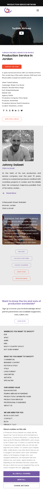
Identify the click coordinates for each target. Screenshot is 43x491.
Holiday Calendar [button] (21, 265)
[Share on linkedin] (15, 110)
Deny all (21, 480)
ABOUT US (8, 405)
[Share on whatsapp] (18, 110)
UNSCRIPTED (9, 374)
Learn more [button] (21, 321)
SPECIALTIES (9, 380)
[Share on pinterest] (12, 110)
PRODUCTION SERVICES (13, 399)
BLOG (6, 421)
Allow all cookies (21, 473)
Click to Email (8, 168)
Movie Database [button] (21, 278)
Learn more (25, 467)
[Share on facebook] (3, 110)
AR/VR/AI (7, 377)
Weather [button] (21, 252)
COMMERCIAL (9, 359)
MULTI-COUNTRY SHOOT (14, 346)
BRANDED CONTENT (12, 362)
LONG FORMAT (10, 371)
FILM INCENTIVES (10, 390)
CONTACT (8, 418)
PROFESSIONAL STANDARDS (15, 402)
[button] (37, 10)
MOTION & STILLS (11, 365)
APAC (6, 337)
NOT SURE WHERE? (11, 349)
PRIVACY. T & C (10, 424)
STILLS (6, 368)
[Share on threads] (9, 110)
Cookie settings (21, 486)
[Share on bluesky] (21, 110)
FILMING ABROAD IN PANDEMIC (16, 393)
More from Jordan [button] (12, 119)
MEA (5, 343)
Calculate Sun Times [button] (21, 258)
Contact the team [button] (12, 66)
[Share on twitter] (6, 110)
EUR (5, 334)
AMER (6, 340)
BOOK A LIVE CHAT (11, 415)
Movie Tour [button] (21, 272)
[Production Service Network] (8, 10)
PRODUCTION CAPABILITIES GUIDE (17, 396)
